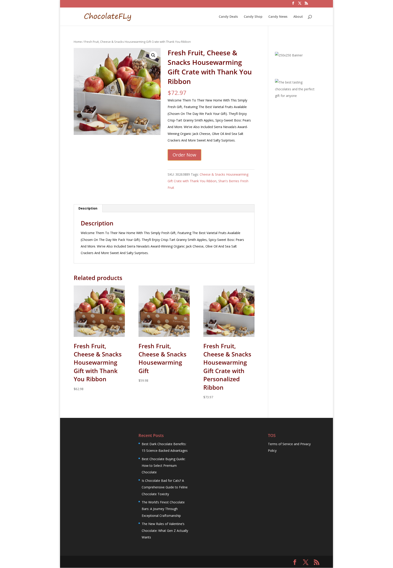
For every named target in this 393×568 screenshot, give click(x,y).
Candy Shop (253, 17)
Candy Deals (228, 17)
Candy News (277, 17)
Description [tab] (87, 208)
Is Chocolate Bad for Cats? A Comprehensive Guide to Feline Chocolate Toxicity (165, 487)
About (298, 17)
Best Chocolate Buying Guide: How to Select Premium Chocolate (163, 466)
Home (78, 42)
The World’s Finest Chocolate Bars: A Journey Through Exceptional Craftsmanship (163, 509)
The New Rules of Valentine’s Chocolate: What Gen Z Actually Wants (165, 530)
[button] (153, 55)
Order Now (184, 155)
